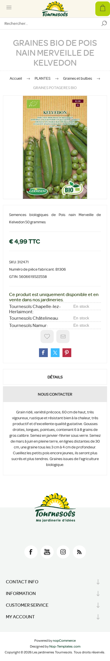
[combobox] (49, 23)
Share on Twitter (55, 352)
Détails (55, 377)
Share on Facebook (43, 352)
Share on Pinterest (66, 352)
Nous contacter (55, 394)
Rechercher (104, 23)
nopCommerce (64, 641)
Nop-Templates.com (64, 646)
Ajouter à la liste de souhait (47, 336)
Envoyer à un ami (63, 336)
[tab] (55, 377)
